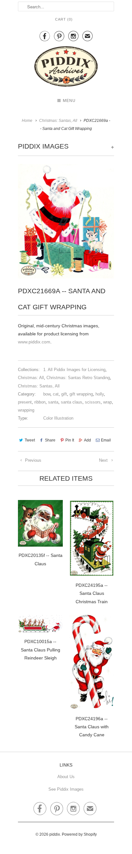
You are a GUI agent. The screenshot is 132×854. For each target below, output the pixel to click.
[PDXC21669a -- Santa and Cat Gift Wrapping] (66, 221)
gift (64, 394)
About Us (66, 776)
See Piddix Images (66, 789)
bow (46, 394)
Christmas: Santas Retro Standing (78, 377)
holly (99, 394)
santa (53, 402)
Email (106, 440)
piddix (54, 834)
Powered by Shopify (79, 834)
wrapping (26, 410)
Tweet (30, 440)
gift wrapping (81, 394)
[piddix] (66, 68)
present (25, 402)
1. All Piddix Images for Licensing (74, 369)
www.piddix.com (34, 341)
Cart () (64, 19)
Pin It (69, 440)
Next (104, 460)
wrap (107, 402)
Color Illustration (58, 418)
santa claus (71, 402)
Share (50, 440)
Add (87, 440)
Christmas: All (31, 377)
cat (56, 394)
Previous (32, 460)
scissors (93, 402)
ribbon (39, 402)
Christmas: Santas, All (39, 386)
